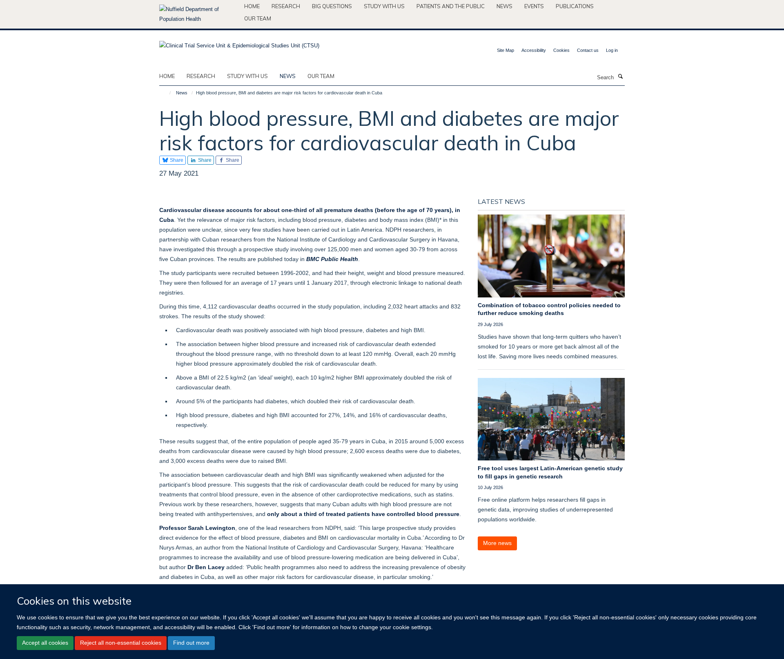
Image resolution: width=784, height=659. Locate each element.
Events (534, 6)
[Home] (166, 92)
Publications (575, 6)
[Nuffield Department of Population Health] (198, 14)
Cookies (561, 50)
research (201, 76)
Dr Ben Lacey (206, 567)
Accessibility (533, 50)
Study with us (384, 6)
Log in (612, 50)
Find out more (191, 642)
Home (252, 6)
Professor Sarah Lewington (197, 528)
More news (497, 543)
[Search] (620, 76)
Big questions (332, 6)
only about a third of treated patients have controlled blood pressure (363, 514)
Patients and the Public (450, 6)
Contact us (588, 50)
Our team (257, 18)
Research (286, 6)
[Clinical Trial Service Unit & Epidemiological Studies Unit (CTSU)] (239, 43)
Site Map (505, 50)
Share (176, 160)
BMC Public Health (332, 259)
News (504, 6)
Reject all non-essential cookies (120, 642)
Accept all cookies (45, 642)
